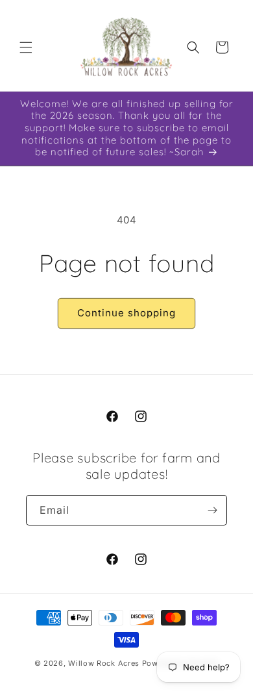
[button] (26, 47)
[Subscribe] (212, 510)
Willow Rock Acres (103, 663)
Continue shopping (126, 313)
